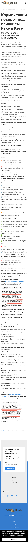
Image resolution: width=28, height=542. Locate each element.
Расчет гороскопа (14, 527)
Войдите (3, 430)
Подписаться (10, 468)
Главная (14, 519)
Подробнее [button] (20, 535)
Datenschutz (14, 482)
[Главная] (9, 2)
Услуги (14, 477)
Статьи (14, 480)
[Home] (14, 510)
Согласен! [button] (14, 539)
